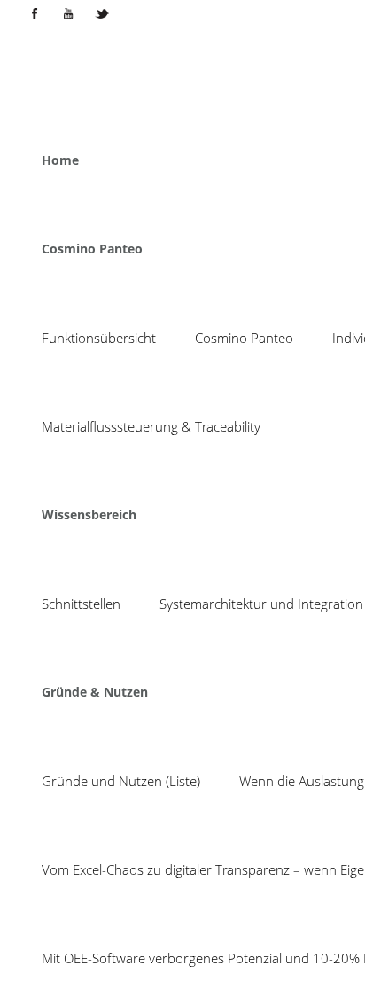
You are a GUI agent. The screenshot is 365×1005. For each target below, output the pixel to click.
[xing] (101, 13)
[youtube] (68, 13)
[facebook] (34, 13)
